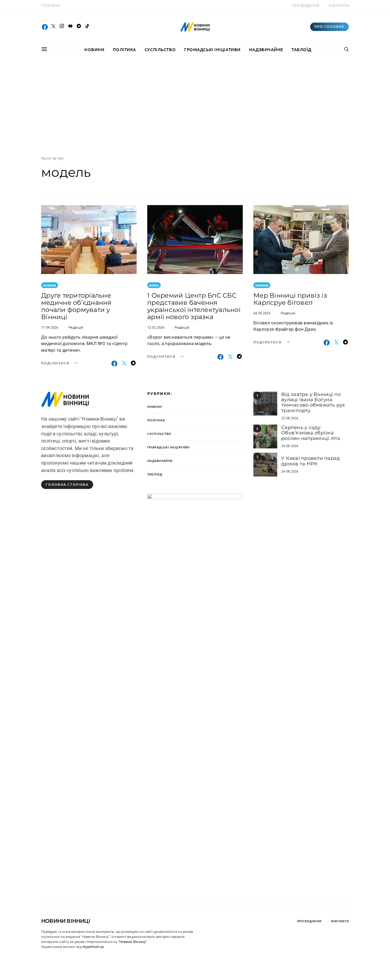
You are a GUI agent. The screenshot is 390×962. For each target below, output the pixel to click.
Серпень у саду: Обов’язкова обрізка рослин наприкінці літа (310, 433)
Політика (124, 49)
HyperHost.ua (93, 947)
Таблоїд (301, 49)
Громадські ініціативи (212, 49)
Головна (50, 5)
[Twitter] (53, 27)
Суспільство (160, 49)
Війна (154, 285)
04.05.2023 (262, 312)
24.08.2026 (289, 445)
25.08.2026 (289, 417)
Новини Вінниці (65, 921)
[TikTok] (87, 27)
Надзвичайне (266, 49)
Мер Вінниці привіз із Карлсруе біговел (290, 299)
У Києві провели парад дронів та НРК (310, 460)
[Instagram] (62, 27)
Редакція (75, 327)
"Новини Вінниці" (132, 942)
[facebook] (45, 27)
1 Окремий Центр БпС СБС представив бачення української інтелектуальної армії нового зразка (193, 306)
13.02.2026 (155, 327)
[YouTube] (70, 27)
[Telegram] (79, 27)
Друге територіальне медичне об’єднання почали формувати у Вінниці (76, 306)
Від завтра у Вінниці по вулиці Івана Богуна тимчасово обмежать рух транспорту (313, 402)
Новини (94, 49)
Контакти (339, 5)
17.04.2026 (49, 327)
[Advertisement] (195, 106)
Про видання (305, 5)
